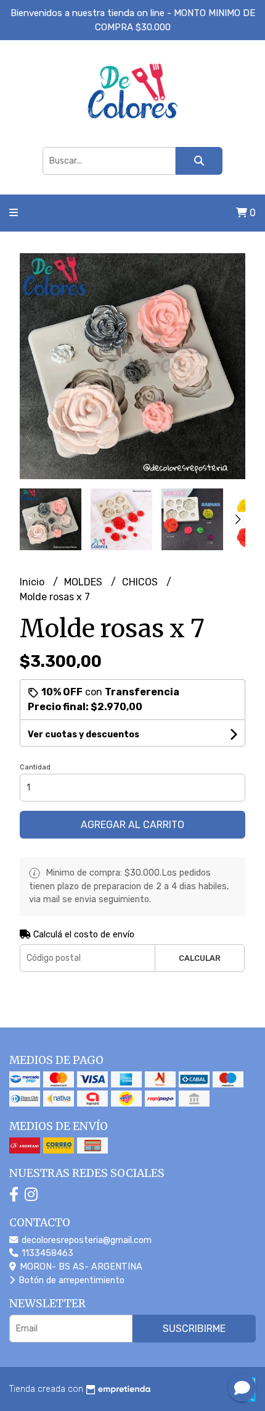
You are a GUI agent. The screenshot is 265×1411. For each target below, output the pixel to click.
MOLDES (84, 582)
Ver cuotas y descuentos (83, 734)
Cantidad (35, 767)
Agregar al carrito (132, 825)
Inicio (33, 582)
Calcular (200, 958)
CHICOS (141, 582)
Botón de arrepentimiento (70, 1280)
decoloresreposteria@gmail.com (85, 1240)
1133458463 (46, 1253)
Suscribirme (194, 1328)
